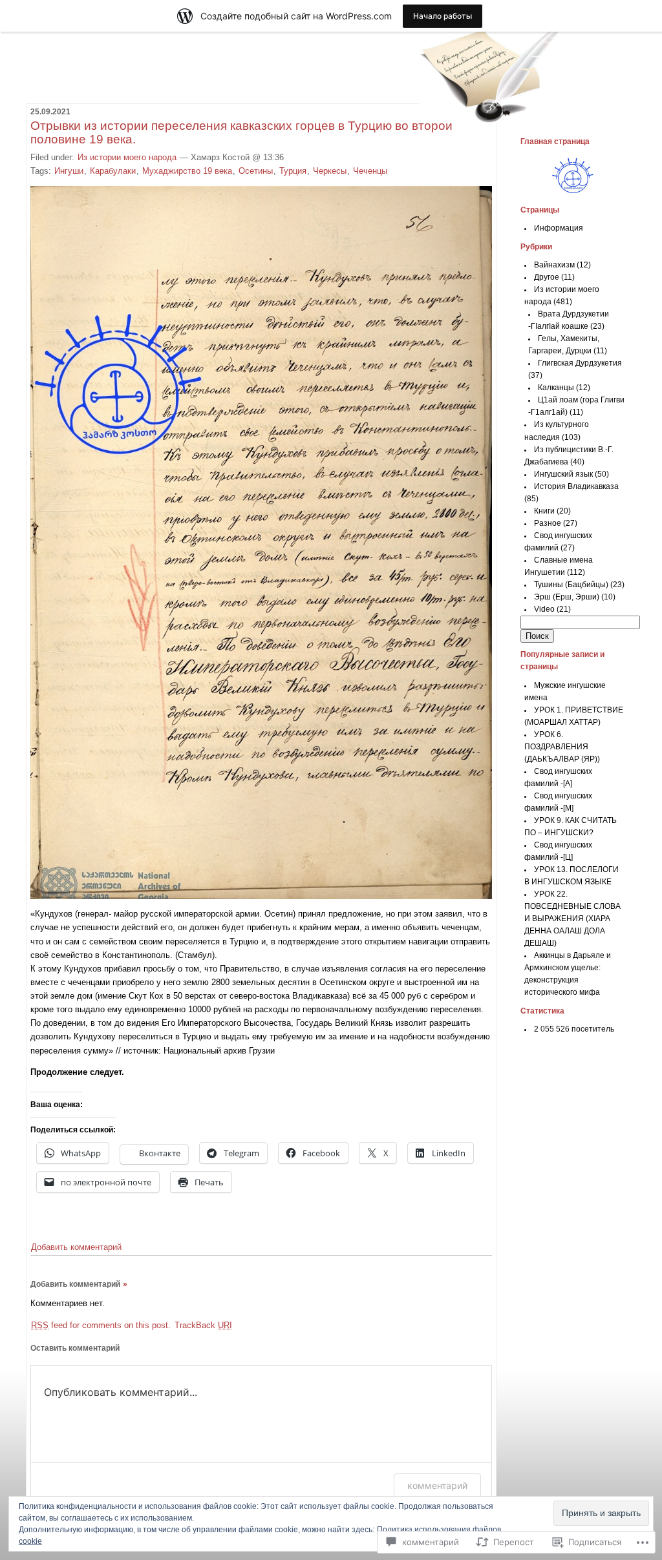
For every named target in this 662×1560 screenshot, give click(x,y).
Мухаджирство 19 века (187, 171)
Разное (547, 523)
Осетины (256, 171)
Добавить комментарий (76, 1247)
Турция (292, 171)
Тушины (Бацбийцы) (571, 584)
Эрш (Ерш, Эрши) (566, 597)
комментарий (437, 1485)
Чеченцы (370, 171)
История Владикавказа (576, 486)
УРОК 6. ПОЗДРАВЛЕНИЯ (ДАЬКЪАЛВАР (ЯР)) (562, 747)
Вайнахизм (554, 265)
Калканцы (556, 387)
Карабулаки (113, 171)
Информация (558, 228)
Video (544, 609)
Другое (546, 277)
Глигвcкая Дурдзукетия (580, 363)
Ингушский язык (563, 474)
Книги (544, 511)
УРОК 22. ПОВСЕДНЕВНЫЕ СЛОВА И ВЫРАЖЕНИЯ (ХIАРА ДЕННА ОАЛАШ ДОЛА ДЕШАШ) (572, 918)
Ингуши (68, 171)
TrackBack (203, 1325)
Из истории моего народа (127, 157)
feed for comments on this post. (101, 1325)
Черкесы (330, 171)
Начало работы (442, 16)
